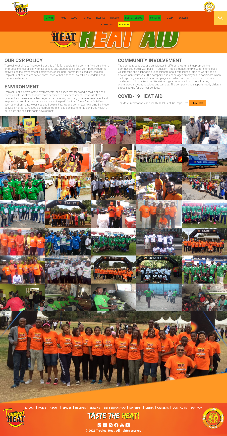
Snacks (114, 18)
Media (170, 18)
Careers (183, 18)
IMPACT (49, 18)
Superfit (155, 18)
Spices (87, 18)
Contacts (107, 24)
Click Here (197, 103)
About (74, 18)
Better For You (133, 18)
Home (63, 18)
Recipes (100, 18)
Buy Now (124, 24)
